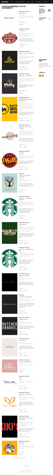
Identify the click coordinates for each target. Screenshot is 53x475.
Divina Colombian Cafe (25, 362)
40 (20, 458)
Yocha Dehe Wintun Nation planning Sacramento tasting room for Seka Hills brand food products (26, 304)
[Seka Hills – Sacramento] (9, 304)
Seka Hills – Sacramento (25, 297)
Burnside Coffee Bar (24, 275)
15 (24, 457)
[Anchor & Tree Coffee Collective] (9, 183)
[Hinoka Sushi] (9, 18)
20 (17, 458)
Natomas (21, 269)
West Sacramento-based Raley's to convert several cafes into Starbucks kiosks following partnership (26, 210)
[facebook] (40, 76)
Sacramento (21, 24)
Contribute (38, 1)
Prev (4, 457)
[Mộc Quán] (9, 448)
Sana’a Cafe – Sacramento (26, 53)
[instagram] (43, 76)
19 (16, 458)
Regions (45, 1)
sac (12, 1)
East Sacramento (22, 120)
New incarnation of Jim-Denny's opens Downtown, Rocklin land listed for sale (26, 40)
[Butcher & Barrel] (9, 326)
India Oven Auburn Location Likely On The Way (42, 18)
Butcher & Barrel (23, 319)
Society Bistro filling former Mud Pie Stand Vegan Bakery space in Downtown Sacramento (26, 234)
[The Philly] (9, 160)
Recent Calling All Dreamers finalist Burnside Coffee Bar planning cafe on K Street (26, 283)
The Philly (21, 153)
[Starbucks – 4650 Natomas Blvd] (9, 258)
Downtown (21, 69)
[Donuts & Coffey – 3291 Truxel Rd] (9, 136)
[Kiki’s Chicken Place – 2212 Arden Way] (9, 427)
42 (23, 458)
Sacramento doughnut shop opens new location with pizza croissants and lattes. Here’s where (26, 139)
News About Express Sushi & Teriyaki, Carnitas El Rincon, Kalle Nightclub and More (42, 11)
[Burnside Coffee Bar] (9, 282)
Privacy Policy (29, 470)
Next (32, 457)
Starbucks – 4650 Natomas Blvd (26, 249)
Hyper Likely (5, 2)
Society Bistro (22, 224)
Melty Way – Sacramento (26, 75)
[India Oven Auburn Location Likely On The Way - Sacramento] (49, 19)
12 (20, 457)
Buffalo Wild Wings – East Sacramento (25, 99)
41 (21, 458)
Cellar (20, 378)
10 (18, 457)
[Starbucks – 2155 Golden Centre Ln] (9, 207)
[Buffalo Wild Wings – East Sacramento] (9, 109)
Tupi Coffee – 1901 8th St (25, 394)
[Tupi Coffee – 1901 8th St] (9, 402)
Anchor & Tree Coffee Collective (24, 176)
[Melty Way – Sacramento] (9, 83)
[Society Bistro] (9, 233)
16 (12, 458)
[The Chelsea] (9, 347)
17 (13, 458)
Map (28, 1)
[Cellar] (9, 382)
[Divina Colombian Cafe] (9, 366)
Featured (42, 6)
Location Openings (19, 1)
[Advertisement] (45, 40)
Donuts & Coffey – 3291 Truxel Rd (25, 127)
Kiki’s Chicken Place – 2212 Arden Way (25, 418)
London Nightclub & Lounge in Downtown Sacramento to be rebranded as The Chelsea (26, 347)
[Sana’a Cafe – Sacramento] (9, 60)
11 (19, 457)
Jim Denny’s (22, 30)
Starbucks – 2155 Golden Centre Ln (25, 198)
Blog (32, 1)
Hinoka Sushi (22, 13)
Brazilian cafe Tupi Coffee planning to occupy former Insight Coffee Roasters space (26, 403)
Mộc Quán (21, 443)
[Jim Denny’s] (9, 38)
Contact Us (23, 470)
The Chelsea (22, 340)
